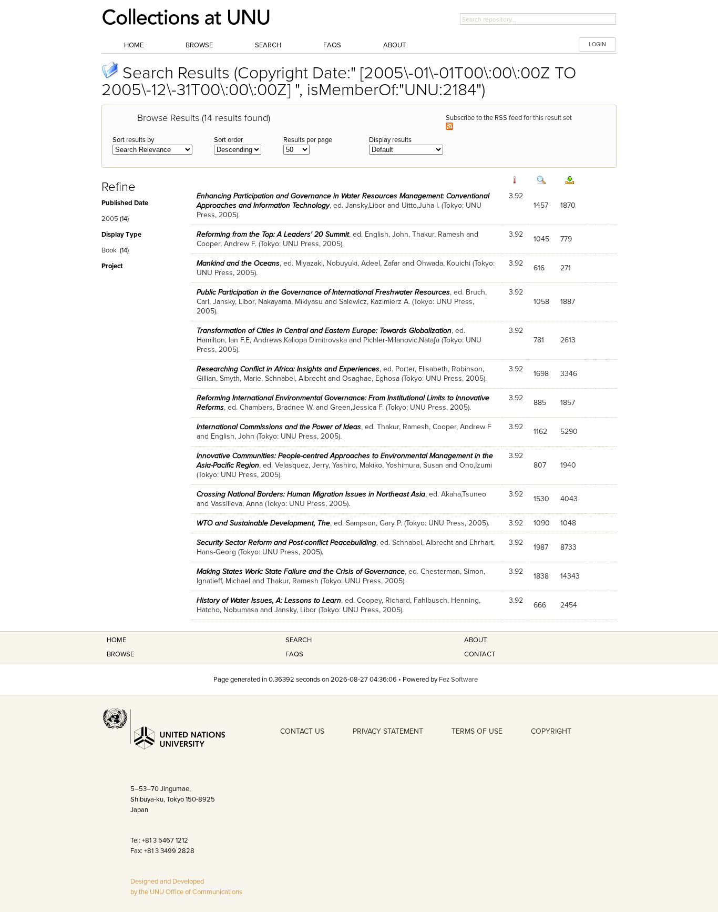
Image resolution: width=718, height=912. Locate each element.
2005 (109, 219)
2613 (568, 340)
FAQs (332, 45)
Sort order (228, 140)
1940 (568, 465)
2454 (568, 605)
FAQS (294, 654)
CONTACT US (302, 731)
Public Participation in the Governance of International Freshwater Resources (323, 292)
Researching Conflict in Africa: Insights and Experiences (288, 368)
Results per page (307, 140)
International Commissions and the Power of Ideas (279, 426)
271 (565, 268)
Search (268, 45)
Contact (479, 654)
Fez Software (458, 679)
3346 (568, 373)
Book (109, 250)
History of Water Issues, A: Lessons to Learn (269, 600)
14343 (570, 576)
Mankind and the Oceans (238, 263)
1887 (567, 301)
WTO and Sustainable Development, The (263, 523)
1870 (568, 205)
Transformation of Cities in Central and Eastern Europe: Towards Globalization (324, 330)
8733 (568, 547)
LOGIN (597, 44)
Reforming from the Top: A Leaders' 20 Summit (273, 234)
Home (133, 45)
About (394, 45)
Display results (390, 140)
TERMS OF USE (477, 731)
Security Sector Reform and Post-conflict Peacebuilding (286, 542)
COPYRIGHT (551, 731)
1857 (567, 402)
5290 (569, 431)
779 (566, 239)
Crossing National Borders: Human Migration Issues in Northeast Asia (311, 494)
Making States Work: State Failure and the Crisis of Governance (301, 571)
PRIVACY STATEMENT (388, 731)
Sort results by (133, 140)
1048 (568, 523)
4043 (569, 498)
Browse (199, 45)
